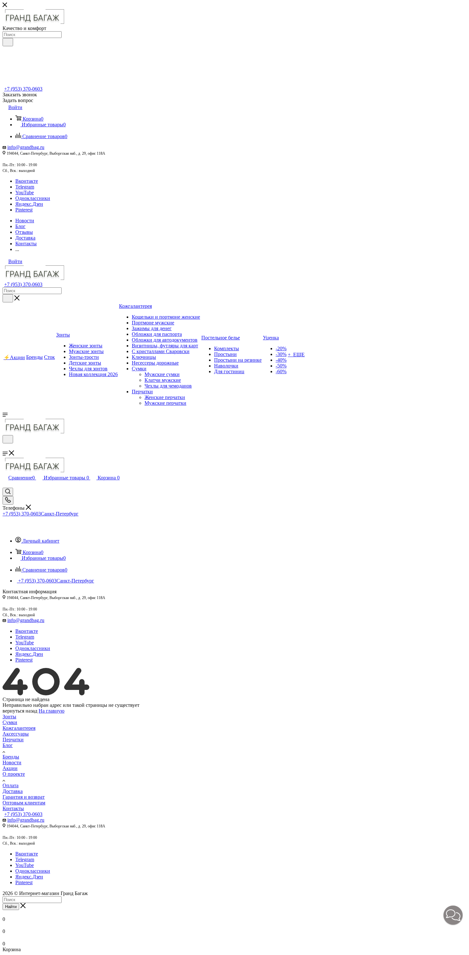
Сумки (10, 722)
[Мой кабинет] (5, 447)
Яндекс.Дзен (29, 204)
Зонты (9, 716)
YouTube (24, 192)
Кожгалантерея (19, 728)
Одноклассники (32, 198)
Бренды (11, 756)
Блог (8, 745)
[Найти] (8, 42)
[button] (453, 915)
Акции (10, 768)
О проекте (14, 774)
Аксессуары (16, 734)
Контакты (13, 808)
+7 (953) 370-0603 (23, 89)
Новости (12, 762)
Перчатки (13, 739)
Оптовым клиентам (24, 802)
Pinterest (24, 209)
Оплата (11, 785)
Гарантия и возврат (24, 797)
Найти (11, 906)
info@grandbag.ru (25, 147)
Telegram (24, 186)
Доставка (13, 791)
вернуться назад (20, 711)
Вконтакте (26, 181)
